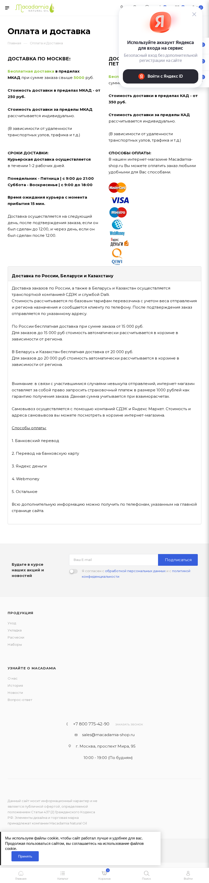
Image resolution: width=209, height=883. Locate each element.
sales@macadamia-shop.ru (108, 734)
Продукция (20, 613)
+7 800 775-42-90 (91, 724)
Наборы (15, 644)
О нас (13, 678)
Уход (12, 623)
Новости (15, 693)
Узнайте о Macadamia (32, 668)
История (15, 685)
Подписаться (178, 559)
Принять (25, 856)
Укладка (15, 630)
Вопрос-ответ (20, 700)
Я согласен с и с (136, 573)
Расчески (16, 637)
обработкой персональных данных (135, 571)
